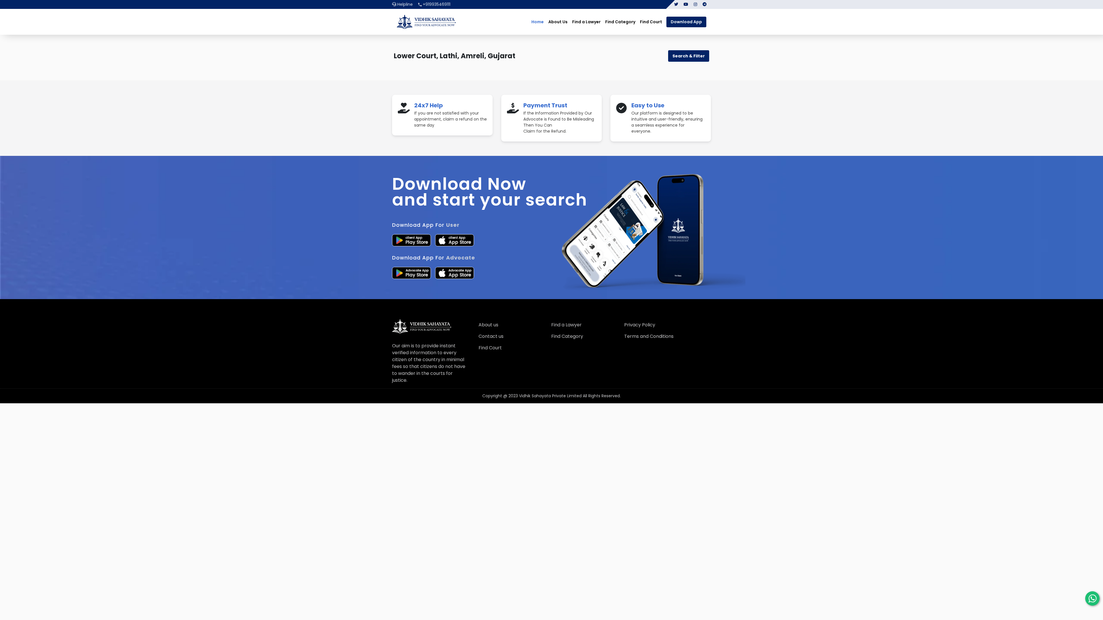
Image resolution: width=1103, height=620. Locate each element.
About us (488, 324)
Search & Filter (688, 56)
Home (537, 22)
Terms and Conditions (649, 336)
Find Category (620, 22)
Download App (686, 22)
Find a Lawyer (586, 22)
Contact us (491, 336)
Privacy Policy (639, 324)
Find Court (651, 22)
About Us (558, 22)
